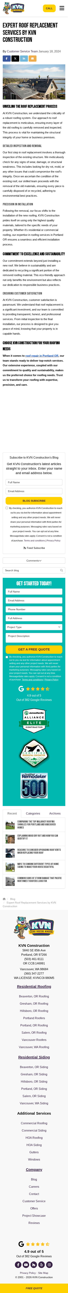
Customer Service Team (22, 51)
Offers (34, 1208)
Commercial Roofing (34, 1123)
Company (34, 1170)
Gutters (34, 1152)
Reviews (34, 1222)
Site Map (43, 1273)
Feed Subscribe (35, 547)
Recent (12, 813)
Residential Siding (34, 1057)
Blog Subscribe (34, 500)
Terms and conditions (34, 540)
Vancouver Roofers (34, 1039)
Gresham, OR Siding (34, 1074)
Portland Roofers (34, 1018)
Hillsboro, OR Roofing (34, 1010)
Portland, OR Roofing (34, 1025)
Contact (34, 1193)
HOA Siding (34, 1145)
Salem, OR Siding (34, 1096)
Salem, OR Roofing (34, 1032)
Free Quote (34, 1288)
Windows (34, 1159)
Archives (55, 813)
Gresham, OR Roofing (34, 1003)
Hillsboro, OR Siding (34, 1081)
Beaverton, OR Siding (34, 1067)
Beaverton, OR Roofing (34, 996)
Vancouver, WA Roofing (34, 1047)
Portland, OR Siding (34, 1088)
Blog (34, 1179)
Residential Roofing (34, 987)
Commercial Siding (34, 1130)
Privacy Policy (53, 540)
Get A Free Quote (34, 649)
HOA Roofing (34, 1137)
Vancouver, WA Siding (34, 1103)
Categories (33, 813)
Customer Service (34, 1201)
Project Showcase (34, 1215)
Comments (32, 560)
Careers (34, 1186)
